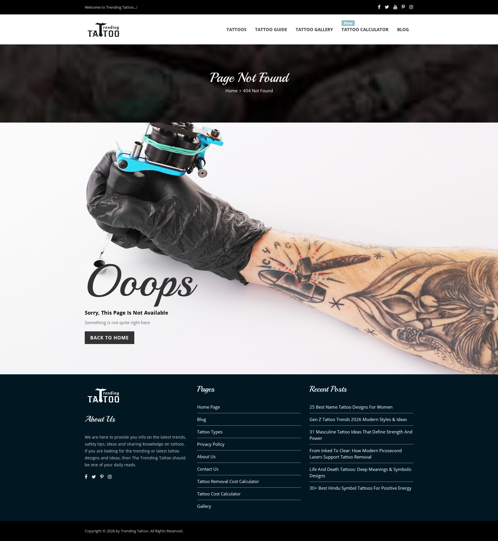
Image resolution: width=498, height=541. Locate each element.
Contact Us (207, 469)
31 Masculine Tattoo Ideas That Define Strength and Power (361, 435)
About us (206, 456)
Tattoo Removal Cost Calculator (228, 481)
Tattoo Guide (271, 29)
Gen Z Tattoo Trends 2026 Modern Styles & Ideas (358, 419)
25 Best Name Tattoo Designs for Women (351, 407)
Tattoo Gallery (314, 29)
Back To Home (109, 338)
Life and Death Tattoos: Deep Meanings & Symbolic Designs (361, 472)
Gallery (204, 506)
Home (231, 90)
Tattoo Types (209, 432)
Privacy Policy (211, 444)
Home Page (208, 407)
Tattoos (236, 29)
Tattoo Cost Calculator (219, 494)
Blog (403, 29)
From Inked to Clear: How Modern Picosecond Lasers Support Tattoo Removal (356, 454)
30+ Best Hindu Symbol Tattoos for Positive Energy (361, 488)
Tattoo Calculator (365, 29)
